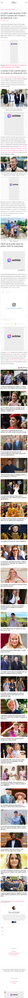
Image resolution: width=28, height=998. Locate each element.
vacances (8, 902)
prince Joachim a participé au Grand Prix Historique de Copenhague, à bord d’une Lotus (14, 148)
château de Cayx (13, 901)
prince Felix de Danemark (7, 77)
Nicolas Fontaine (5, 20)
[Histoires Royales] (14, 2)
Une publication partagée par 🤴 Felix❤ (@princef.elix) (14, 323)
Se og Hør (8, 352)
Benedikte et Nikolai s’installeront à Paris (17, 359)
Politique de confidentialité (14, 953)
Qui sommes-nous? (14, 981)
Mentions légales (14, 954)
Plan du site (14, 951)
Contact (14, 983)
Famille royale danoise (10, 9)
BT (4, 142)
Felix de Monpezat (21, 901)
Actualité (3, 9)
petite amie (3, 902)
